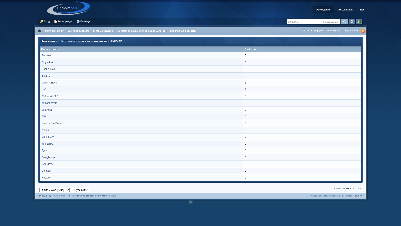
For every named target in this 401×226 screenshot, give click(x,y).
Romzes (46, 55)
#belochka (47, 143)
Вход (46, 21)
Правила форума (313, 30)
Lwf (44, 89)
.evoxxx (46, 177)
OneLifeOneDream (52, 123)
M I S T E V (48, 136)
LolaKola (47, 109)
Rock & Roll (48, 69)
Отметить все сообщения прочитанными (96, 196)
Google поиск (359, 21)
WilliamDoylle (49, 102)
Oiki (44, 116)
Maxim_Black (49, 82)
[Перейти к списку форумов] (70, 8)
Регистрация (64, 21)
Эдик (44, 150)
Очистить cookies (65, 196)
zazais (45, 130)
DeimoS (46, 170)
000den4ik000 (50, 96)
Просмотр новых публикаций (342, 30)
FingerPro (47, 62)
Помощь (85, 21)
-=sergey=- (48, 164)
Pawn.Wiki (358, 196)
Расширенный (352, 21)
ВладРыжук (48, 157)
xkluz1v (46, 75)
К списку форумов (46, 196)
